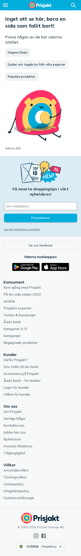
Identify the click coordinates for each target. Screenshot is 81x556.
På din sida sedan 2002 (22, 294)
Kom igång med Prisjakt (22, 287)
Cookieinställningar (18, 498)
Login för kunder (16, 387)
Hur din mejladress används (22, 229)
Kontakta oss (13, 425)
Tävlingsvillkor (15, 477)
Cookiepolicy (13, 484)
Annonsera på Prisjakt (21, 373)
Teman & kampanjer (19, 315)
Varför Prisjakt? (15, 360)
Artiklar (9, 301)
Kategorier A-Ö (15, 329)
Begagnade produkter (20, 342)
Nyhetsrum (12, 439)
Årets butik (12, 322)
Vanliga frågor (14, 418)
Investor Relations (17, 446)
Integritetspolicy (16, 491)
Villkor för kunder (16, 394)
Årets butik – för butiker (22, 380)
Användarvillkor (16, 470)
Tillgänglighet (14, 453)
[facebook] (43, 536)
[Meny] (5, 5)
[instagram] (36, 536)
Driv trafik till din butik (20, 367)
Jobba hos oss (14, 432)
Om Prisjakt (12, 411)
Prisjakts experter (17, 308)
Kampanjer (12, 336)
